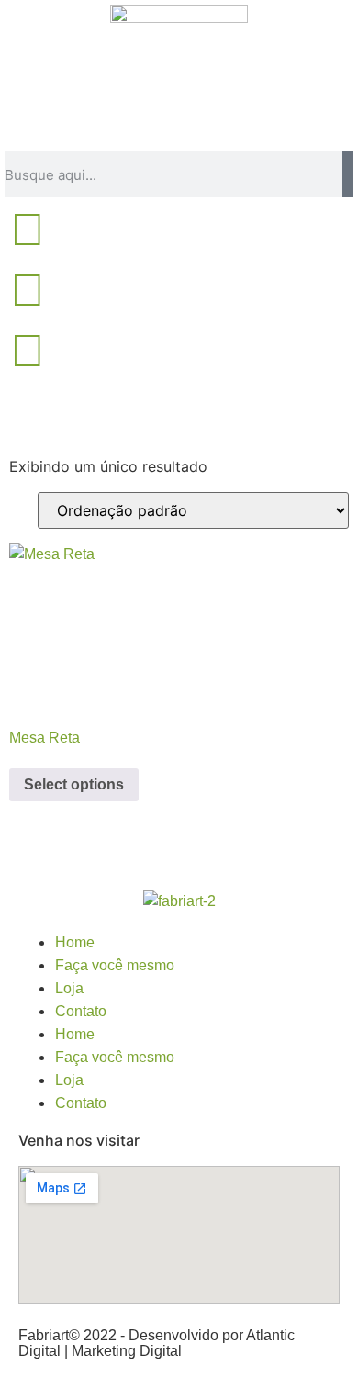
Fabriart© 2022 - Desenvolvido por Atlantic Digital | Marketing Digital (156, 1343)
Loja (69, 988)
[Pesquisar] (347, 174)
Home (75, 942)
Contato (80, 1011)
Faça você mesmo (114, 965)
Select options (74, 784)
